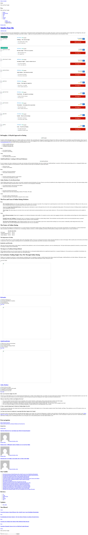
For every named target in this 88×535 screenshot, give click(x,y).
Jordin (10, 441)
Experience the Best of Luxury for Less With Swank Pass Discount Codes (16, 482)
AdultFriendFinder (5, 341)
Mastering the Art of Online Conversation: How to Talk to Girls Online (14, 458)
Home (4, 12)
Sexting (4, 17)
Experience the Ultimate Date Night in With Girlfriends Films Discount (16, 476)
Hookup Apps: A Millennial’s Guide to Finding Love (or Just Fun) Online (15, 444)
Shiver (1, 3)
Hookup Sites (5, 13)
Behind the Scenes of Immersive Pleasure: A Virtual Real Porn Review (16, 483)
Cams (4, 18)
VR (3, 15)
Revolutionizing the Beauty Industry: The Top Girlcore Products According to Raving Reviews (20, 475)
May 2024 (5, 504)
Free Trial (2, 304)
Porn (4, 14)
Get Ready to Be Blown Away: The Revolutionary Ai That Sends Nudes (16, 487)
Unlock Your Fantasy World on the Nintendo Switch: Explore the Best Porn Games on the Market (21, 478)
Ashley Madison (4, 384)
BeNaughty (3, 297)
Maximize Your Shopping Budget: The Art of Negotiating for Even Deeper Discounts (19, 489)
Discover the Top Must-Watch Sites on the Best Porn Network (14, 481)
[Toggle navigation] (0, 7)
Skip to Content (3, 0)
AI (3, 16)
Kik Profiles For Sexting (7, 480)
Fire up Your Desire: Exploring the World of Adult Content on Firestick (16, 479)
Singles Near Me (7, 28)
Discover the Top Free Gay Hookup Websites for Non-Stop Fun (12, 423)
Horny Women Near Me (5, 422)
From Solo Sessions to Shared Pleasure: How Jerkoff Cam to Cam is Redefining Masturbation (20, 474)
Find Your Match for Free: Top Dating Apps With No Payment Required (15, 430)
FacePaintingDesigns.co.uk (5, 142)
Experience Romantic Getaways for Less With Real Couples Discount (16, 477)
